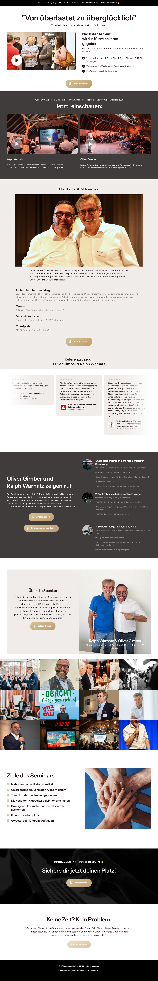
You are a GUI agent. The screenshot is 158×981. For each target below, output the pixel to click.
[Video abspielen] (16, 60)
